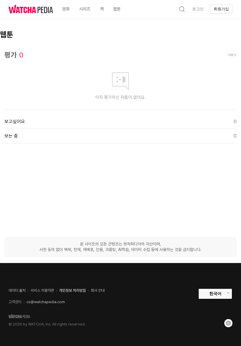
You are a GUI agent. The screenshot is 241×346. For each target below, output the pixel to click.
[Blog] (228, 323)
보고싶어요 (120, 121)
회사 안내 (98, 290)
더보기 (232, 55)
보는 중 (120, 136)
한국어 (215, 293)
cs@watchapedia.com (45, 302)
